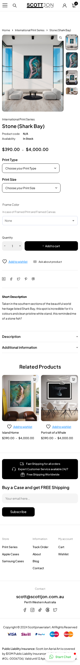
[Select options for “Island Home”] (34, 379)
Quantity (7, 237)
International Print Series (30, 30)
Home (6, 30)
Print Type (10, 160)
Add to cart (52, 246)
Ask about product (50, 261)
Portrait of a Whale (53, 432)
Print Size (9, 179)
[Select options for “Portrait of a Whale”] (73, 379)
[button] (60, 38)
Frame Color (10, 204)
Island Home (10, 432)
